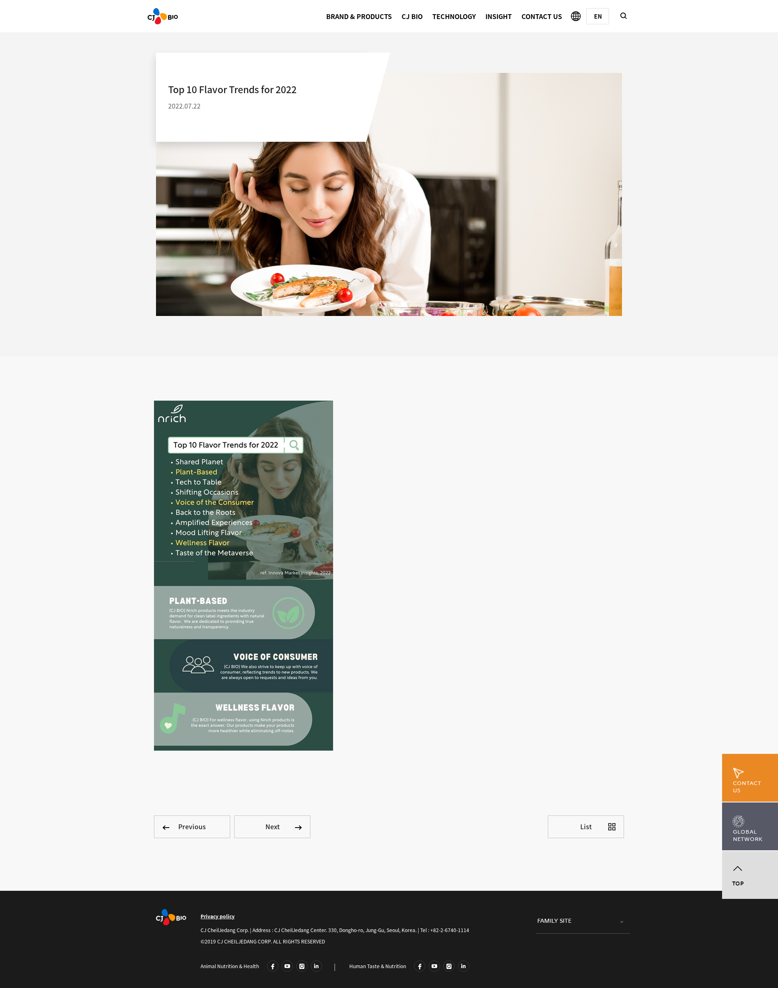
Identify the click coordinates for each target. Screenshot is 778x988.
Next (272, 826)
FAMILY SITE (554, 921)
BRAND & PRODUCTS (359, 16)
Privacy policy (218, 916)
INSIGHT (498, 16)
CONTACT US (542, 16)
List (586, 826)
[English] (598, 16)
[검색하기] (623, 15)
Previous (192, 826)
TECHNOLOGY (454, 16)
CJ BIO (412, 16)
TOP (738, 883)
